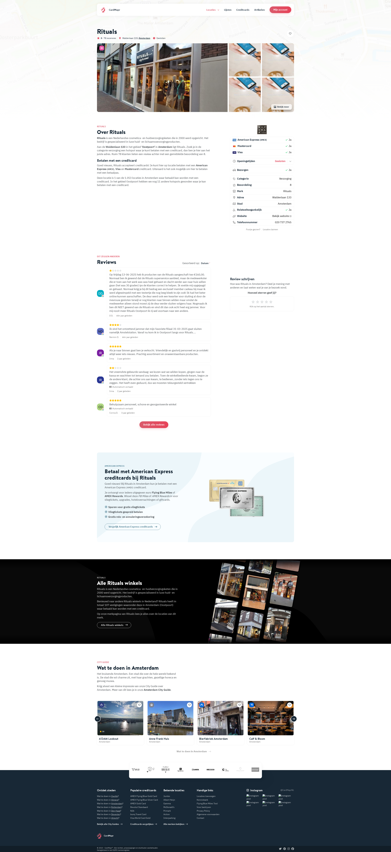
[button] (280, 9)
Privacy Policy (203, 810)
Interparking (169, 818)
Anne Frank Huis (159, 739)
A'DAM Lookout (108, 739)
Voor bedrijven (204, 807)
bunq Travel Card (138, 814)
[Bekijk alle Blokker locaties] (232, 769)
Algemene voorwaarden (208, 814)
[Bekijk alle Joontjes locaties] (187, 769)
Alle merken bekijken (173, 824)
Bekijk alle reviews (153, 424)
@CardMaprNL (287, 790)
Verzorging (285, 178)
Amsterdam (144, 38)
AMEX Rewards (114, 496)
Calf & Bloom (257, 739)
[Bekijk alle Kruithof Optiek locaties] (217, 769)
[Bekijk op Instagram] (254, 797)
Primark (167, 810)
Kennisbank (202, 799)
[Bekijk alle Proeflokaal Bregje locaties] (142, 769)
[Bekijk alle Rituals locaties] (262, 129)
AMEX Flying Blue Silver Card (144, 799)
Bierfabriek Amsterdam (213, 739)
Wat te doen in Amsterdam (192, 751)
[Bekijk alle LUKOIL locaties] (172, 769)
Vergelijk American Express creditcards (131, 526)
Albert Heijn (169, 799)
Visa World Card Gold (140, 818)
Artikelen (259, 9)
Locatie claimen (270, 229)
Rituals (287, 191)
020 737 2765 (283, 222)
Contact (200, 818)
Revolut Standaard (139, 807)
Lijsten (227, 9)
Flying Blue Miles (162, 492)
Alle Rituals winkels (112, 625)
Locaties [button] (211, 9)
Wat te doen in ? (108, 796)
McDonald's (168, 807)
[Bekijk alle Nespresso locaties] (157, 769)
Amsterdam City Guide (157, 690)
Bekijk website (281, 216)
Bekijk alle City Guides (108, 824)
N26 (132, 810)
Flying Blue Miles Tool (207, 803)
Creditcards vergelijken (141, 824)
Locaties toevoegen (206, 796)
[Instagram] (288, 849)
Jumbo (166, 796)
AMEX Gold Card (138, 803)
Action (166, 814)
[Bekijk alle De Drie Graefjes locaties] (202, 769)
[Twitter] (280, 849)
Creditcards (242, 9)
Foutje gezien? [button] (253, 229)
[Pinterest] (284, 849)
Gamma (167, 803)
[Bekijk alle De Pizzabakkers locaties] (246, 769)
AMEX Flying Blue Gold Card (143, 796)
